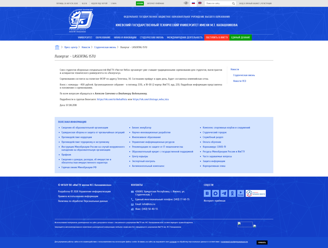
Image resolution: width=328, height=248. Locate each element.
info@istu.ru (148, 204)
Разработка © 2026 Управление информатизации (84, 191)
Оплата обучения (212, 142)
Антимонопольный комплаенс (148, 166)
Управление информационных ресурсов (153, 142)
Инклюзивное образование (146, 137)
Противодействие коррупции (77, 137)
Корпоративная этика (214, 166)
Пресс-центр (70, 47)
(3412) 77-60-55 (181, 199)
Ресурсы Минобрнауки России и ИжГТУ (224, 151)
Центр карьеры (140, 156)
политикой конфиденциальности (234, 241)
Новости (86, 47)
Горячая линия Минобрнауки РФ (79, 167)
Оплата (140, 3)
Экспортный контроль (143, 161)
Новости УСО (239, 81)
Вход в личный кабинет (249, 3)
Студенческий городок (215, 132)
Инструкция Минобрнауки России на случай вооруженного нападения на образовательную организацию (93, 148)
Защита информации (214, 161)
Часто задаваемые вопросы (217, 156)
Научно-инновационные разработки (151, 132)
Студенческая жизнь (105, 47)
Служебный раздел (213, 137)
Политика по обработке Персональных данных (83, 201)
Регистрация (266, 3)
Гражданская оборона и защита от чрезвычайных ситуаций (93, 132)
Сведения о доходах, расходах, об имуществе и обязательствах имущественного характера (86, 161)
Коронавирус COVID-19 (214, 146)
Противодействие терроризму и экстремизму (85, 142)
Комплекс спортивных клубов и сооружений (226, 127)
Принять (262, 242)
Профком (66, 154)
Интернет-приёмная (155, 3)
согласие (173, 241)
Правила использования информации (78, 196)
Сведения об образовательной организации (85, 127)
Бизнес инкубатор (141, 127)
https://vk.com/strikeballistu (112, 99)
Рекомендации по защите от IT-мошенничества (157, 146)
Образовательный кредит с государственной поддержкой (162, 151)
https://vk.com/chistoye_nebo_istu (151, 99)
